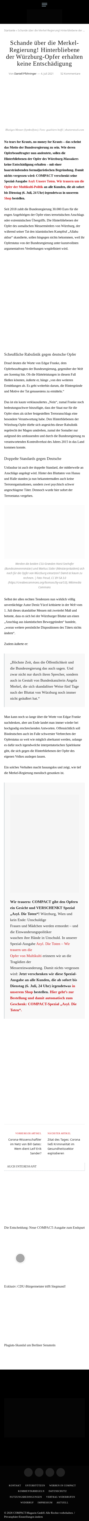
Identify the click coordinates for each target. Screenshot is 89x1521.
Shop (7, 198)
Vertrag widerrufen (60, 1497)
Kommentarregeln (31, 1491)
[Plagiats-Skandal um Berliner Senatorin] (44, 1317)
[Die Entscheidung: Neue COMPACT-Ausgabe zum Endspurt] (44, 1199)
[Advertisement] (44, 301)
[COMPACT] (44, 16)
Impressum (45, 1502)
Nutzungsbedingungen (26, 1497)
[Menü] (44, 4)
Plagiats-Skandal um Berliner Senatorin (29, 1345)
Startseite (9, 30)
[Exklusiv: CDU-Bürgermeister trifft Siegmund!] (44, 1258)
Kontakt (15, 1485)
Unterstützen (35, 1485)
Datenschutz (58, 1491)
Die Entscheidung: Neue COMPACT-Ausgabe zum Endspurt (44, 1227)
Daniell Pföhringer (25, 73)
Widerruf (27, 1502)
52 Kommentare (70, 73)
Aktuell (62, 1502)
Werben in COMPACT (62, 1485)
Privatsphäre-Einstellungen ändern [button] (23, 1516)
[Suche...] (83, 4)
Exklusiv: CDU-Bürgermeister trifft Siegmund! (35, 1286)
